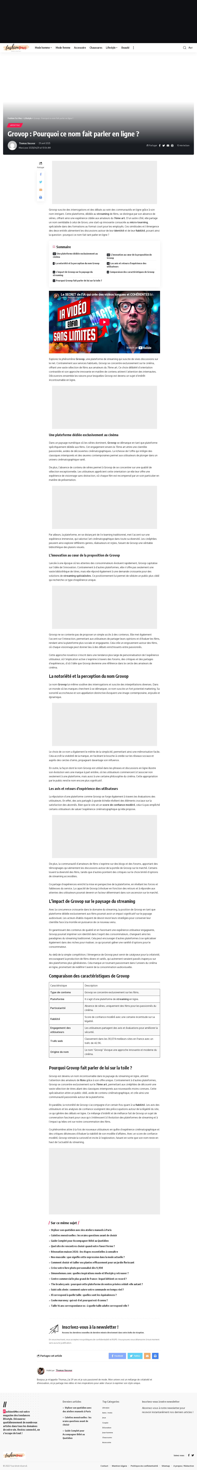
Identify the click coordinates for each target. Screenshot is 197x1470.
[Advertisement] (98, 21)
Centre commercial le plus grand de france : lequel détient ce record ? (89, 1278)
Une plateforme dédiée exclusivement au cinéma (75, 255)
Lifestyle (15, 125)
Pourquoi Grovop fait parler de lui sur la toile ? (79, 280)
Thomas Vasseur (27, 143)
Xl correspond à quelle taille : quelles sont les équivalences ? (84, 1295)
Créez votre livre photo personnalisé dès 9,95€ (77, 1267)
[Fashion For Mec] (16, 47)
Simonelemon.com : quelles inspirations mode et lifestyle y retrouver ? (90, 1273)
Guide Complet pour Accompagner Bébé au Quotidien (80, 1240)
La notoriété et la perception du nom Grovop (77, 263)
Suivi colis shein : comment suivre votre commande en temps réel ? (87, 1289)
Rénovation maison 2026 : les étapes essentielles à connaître (84, 1251)
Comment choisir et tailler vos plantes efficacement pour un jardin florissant (92, 1262)
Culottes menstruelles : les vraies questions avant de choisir (84, 1235)
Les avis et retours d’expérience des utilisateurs (126, 265)
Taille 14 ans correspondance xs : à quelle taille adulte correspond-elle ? (90, 1305)
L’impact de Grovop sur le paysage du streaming (73, 273)
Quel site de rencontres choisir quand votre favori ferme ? (83, 1246)
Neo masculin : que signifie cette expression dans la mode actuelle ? (88, 1257)
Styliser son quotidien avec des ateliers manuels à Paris (81, 1230)
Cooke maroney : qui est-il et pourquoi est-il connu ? (79, 1300)
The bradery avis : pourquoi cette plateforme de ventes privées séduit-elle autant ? (97, 1284)
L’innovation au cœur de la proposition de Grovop (129, 256)
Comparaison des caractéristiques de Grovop (132, 272)
